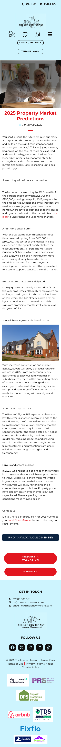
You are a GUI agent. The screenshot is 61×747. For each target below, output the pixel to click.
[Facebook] (12, 647)
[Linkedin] (39, 647)
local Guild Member (20, 520)
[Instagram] (30, 647)
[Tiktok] (48, 647)
